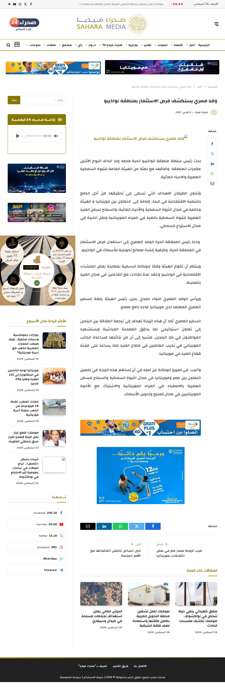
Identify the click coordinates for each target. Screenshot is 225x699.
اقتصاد (178, 45)
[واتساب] (212, 173)
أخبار (192, 45)
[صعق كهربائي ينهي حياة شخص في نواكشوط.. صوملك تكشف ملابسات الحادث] (196, 594)
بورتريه (133, 45)
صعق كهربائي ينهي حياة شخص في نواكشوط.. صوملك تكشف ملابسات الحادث (197, 618)
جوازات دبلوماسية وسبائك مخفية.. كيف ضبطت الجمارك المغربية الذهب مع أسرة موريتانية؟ (24, 344)
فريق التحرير (121, 666)
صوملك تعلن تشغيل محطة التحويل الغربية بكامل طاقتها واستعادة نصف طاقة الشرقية (151, 618)
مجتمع (67, 45)
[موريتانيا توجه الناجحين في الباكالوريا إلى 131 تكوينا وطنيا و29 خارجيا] (54, 376)
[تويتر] (212, 154)
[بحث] (9, 45)
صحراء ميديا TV (112, 45)
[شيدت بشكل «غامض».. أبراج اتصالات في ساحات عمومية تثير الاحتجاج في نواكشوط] (54, 465)
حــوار (92, 45)
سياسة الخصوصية (70, 677)
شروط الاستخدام (93, 677)
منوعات (35, 45)
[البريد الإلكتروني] (212, 183)
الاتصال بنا (140, 666)
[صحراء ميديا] (112, 24)
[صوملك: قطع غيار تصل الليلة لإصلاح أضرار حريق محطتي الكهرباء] (54, 438)
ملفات (51, 45)
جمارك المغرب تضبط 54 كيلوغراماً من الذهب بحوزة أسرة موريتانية (25, 408)
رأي (80, 45)
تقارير (147, 45)
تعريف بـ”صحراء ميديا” (92, 666)
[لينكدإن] (212, 164)
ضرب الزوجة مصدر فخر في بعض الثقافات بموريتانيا (179, 553)
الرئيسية (204, 45)
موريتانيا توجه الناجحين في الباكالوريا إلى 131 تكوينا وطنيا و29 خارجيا (23, 377)
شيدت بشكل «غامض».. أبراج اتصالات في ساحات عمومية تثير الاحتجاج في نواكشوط (25, 468)
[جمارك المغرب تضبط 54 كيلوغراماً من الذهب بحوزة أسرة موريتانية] (54, 407)
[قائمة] (216, 24)
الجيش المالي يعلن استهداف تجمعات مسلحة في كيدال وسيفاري (123, 4)
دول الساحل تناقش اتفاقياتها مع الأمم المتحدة (116, 553)
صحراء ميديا (201, 112)
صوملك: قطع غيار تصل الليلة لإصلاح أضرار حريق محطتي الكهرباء (23, 437)
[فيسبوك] (212, 144)
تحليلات (162, 45)
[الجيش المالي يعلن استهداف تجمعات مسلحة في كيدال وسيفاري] (101, 594)
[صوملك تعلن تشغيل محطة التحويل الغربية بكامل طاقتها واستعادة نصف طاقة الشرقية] (149, 594)
